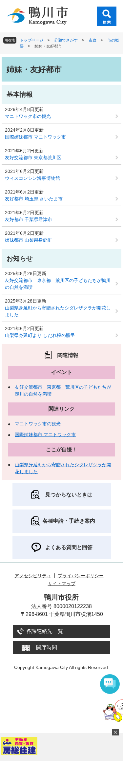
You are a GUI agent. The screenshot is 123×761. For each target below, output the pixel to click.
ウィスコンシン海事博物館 (32, 178)
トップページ (31, 40)
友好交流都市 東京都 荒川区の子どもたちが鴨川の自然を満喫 (58, 284)
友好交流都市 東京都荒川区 (33, 157)
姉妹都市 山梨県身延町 (28, 240)
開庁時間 (46, 647)
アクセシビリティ (32, 575)
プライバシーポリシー (81, 575)
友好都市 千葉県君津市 (28, 219)
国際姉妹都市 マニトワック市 (35, 136)
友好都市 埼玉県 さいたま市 (34, 198)
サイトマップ (61, 583)
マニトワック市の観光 (28, 116)
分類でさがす (66, 40)
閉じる (115, 732)
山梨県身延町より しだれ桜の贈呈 (40, 335)
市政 (92, 40)
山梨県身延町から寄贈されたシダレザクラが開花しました (58, 311)
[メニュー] (106, 16)
